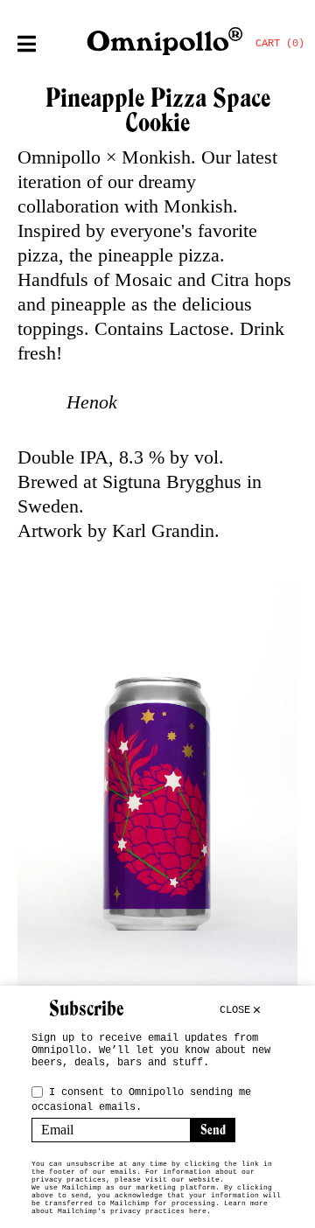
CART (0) (280, 44)
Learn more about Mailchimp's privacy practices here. (150, 1207)
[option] (158, 802)
